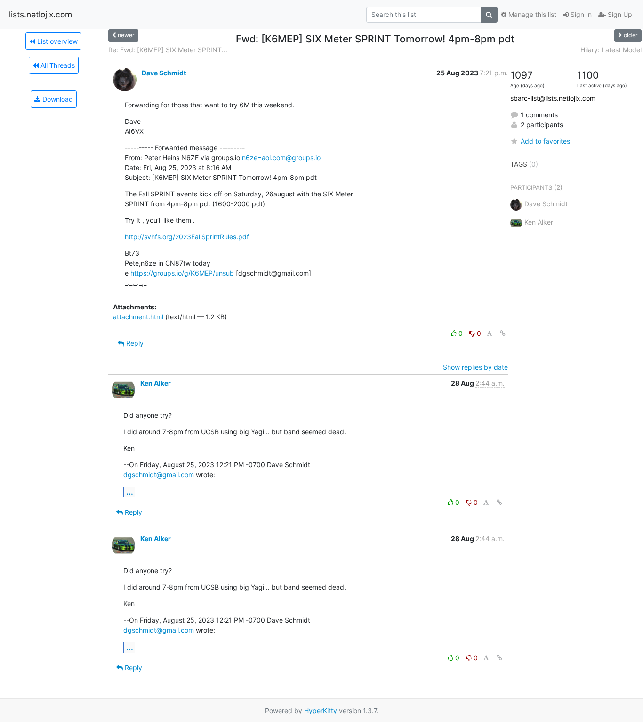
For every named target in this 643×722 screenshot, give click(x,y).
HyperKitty (320, 710)
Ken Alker (155, 383)
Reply (134, 343)
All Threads (57, 65)
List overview (56, 41)
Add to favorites (545, 141)
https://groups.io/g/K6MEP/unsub (182, 273)
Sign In (580, 14)
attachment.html (138, 317)
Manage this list (531, 14)
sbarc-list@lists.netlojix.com (552, 98)
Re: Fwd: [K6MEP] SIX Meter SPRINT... (167, 50)
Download (56, 99)
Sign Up (619, 14)
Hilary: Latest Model (611, 50)
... (129, 491)
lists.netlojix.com (40, 14)
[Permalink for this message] (503, 333)
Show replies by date (475, 367)
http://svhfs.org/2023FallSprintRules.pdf (187, 237)
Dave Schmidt (164, 73)
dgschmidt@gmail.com (158, 475)
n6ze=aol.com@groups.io (281, 158)
